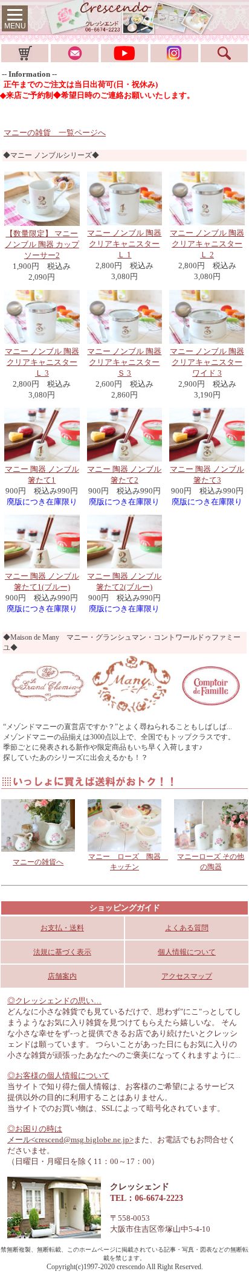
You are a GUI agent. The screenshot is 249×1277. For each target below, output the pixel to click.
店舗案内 (62, 976)
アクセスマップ (186, 976)
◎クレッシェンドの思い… (54, 1000)
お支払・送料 (62, 928)
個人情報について (187, 952)
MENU (15, 26)
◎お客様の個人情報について (58, 1075)
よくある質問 (187, 928)
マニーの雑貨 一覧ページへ (55, 132)
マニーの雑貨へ (38, 862)
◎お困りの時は (34, 1128)
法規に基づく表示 (62, 952)
